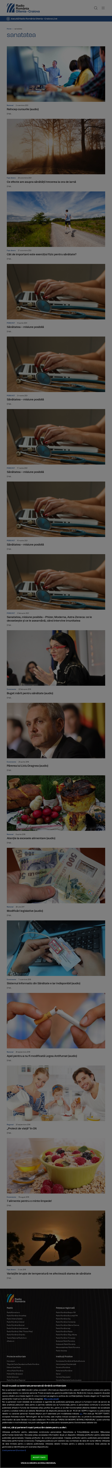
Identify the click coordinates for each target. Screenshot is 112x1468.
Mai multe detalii (51, 1399)
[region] (56, 1425)
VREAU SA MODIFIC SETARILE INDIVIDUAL (38, 1463)
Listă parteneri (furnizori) (14, 1450)
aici (81, 1414)
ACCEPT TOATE (39, 1457)
